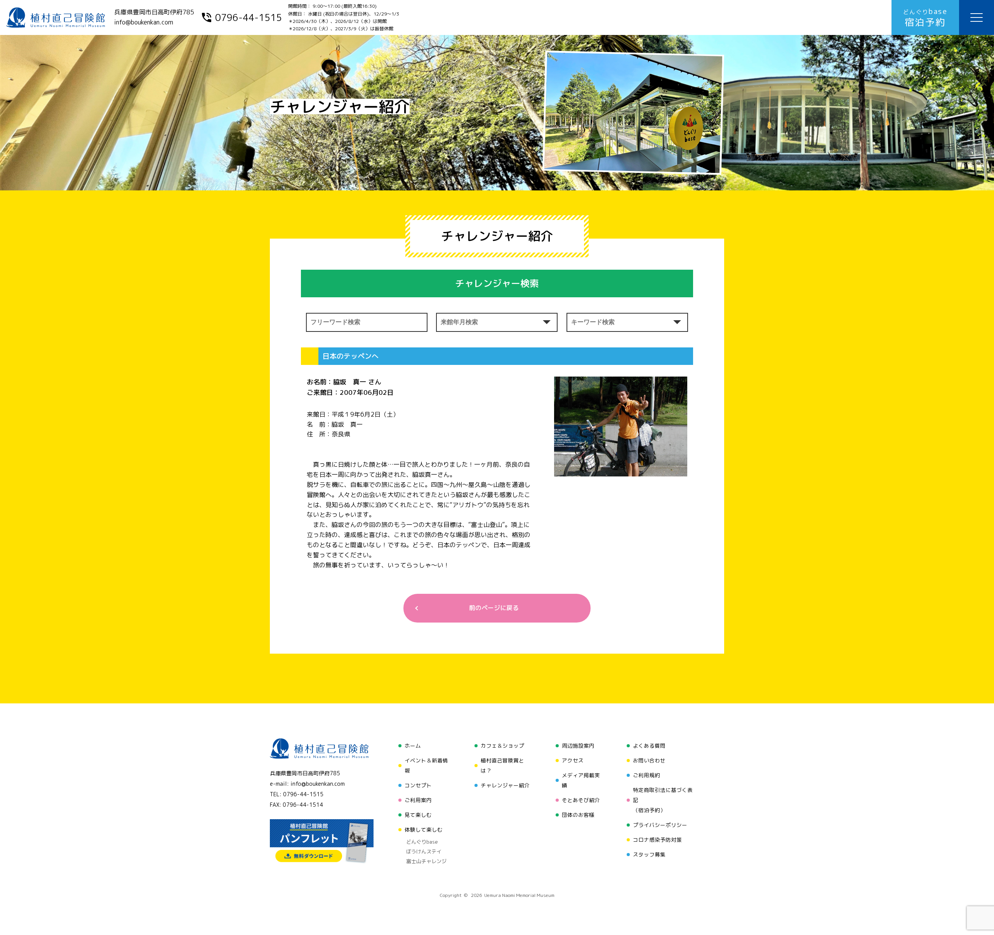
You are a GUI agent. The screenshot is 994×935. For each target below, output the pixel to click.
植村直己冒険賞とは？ (502, 765)
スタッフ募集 (649, 854)
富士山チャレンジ (426, 861)
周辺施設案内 (578, 745)
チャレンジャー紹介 (505, 785)
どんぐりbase (422, 841)
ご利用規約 (646, 775)
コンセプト (418, 785)
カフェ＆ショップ (502, 745)
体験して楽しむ (424, 829)
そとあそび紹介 (581, 800)
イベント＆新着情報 (426, 765)
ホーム (413, 745)
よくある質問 (649, 745)
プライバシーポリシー (660, 825)
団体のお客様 (578, 814)
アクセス (573, 760)
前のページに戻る (494, 608)
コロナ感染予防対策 (657, 839)
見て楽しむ (418, 814)
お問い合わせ (649, 760)
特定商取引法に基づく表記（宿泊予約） (663, 800)
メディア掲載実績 (581, 780)
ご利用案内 (418, 800)
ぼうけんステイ (423, 851)
